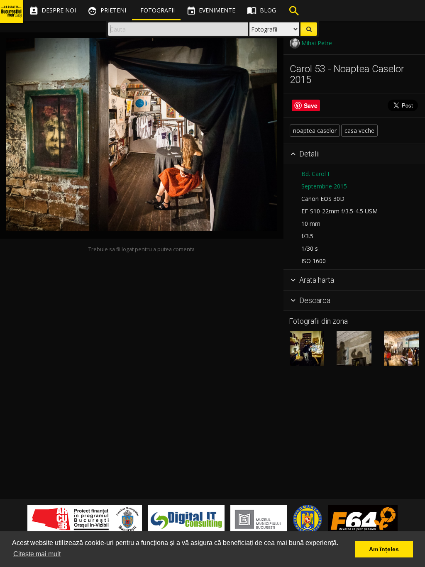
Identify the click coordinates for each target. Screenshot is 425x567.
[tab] (354, 154)
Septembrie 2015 (324, 186)
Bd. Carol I (315, 174)
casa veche (359, 130)
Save (311, 105)
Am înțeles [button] (384, 549)
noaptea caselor (315, 130)
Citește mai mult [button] (37, 553)
